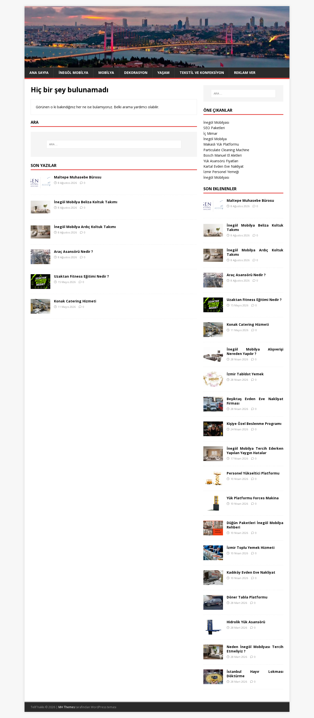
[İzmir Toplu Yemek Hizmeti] (213, 557)
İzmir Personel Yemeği (221, 171)
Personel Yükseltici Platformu (253, 473)
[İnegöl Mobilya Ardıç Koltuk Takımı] (40, 236)
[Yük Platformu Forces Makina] (213, 507)
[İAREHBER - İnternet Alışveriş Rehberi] (157, 64)
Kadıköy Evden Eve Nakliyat (251, 572)
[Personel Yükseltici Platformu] (213, 482)
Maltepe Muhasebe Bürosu (77, 177)
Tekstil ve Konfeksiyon (202, 72)
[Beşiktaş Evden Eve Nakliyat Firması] (213, 408)
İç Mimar (210, 133)
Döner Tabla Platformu (247, 597)
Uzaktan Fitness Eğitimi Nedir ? (81, 276)
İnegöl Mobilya (73, 72)
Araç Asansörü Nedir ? (73, 251)
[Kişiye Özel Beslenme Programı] (213, 433)
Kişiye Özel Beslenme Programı (254, 423)
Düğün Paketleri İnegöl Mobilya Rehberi (255, 524)
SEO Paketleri (214, 127)
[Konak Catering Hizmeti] (40, 310)
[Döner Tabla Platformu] (213, 606)
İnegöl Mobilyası (216, 122)
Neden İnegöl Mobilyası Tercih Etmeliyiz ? (255, 648)
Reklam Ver (244, 72)
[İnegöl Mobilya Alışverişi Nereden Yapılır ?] (213, 358)
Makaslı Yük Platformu (221, 144)
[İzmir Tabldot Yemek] (213, 383)
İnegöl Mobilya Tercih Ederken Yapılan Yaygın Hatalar (255, 450)
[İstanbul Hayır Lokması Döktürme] (213, 681)
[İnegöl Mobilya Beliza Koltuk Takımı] (40, 211)
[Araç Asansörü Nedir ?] (40, 261)
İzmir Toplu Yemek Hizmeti (251, 547)
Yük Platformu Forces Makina (253, 498)
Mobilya (106, 72)
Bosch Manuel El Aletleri (222, 155)
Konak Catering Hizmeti (75, 301)
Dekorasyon (135, 72)
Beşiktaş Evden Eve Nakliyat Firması (255, 401)
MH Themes (66, 707)
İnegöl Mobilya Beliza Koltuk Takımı (85, 202)
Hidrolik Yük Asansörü (246, 622)
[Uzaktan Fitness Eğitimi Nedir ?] (40, 286)
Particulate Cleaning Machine (226, 150)
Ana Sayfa (39, 72)
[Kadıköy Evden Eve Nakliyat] (213, 582)
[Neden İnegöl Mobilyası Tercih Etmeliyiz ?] (213, 656)
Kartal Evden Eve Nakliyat (223, 166)
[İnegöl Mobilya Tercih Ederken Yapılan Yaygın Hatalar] (213, 458)
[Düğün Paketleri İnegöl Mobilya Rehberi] (213, 532)
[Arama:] (114, 144)
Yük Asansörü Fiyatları (220, 161)
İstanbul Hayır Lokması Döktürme (255, 673)
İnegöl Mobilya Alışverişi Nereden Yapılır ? (255, 351)
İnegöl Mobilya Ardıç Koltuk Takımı (85, 226)
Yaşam (163, 72)
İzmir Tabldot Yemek (245, 374)
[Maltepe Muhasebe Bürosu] (40, 186)
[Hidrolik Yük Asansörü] (213, 631)
